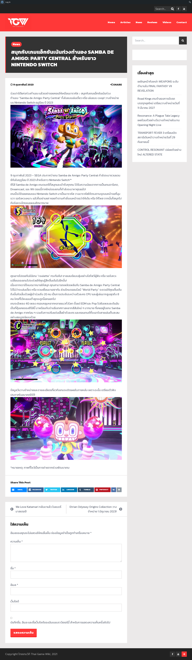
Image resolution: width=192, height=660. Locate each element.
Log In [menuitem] (7, 2)
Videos (166, 22)
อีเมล (14, 585)
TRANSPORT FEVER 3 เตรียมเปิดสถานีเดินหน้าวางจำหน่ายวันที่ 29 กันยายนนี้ (157, 137)
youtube (184, 8)
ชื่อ (13, 568)
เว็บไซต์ (14, 601)
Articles (125, 22)
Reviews (152, 22)
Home (111, 22)
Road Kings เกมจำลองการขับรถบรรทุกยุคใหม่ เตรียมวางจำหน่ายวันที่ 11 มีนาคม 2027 (159, 103)
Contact (181, 22)
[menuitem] (2, 2)
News (139, 22)
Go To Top (184, 654)
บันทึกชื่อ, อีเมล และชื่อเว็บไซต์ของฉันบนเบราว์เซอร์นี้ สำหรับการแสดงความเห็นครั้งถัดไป (60, 622)
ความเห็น (16, 541)
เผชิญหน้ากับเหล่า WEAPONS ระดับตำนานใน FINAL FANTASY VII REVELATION (158, 86)
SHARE (117, 85)
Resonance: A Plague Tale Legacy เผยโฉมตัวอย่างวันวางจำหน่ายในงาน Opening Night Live (159, 120)
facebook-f (178, 8)
